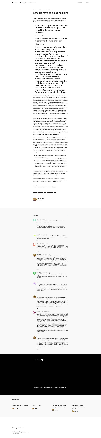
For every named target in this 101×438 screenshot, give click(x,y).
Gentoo (40, 192)
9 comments (50, 9)
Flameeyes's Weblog (18, 2)
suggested (47, 126)
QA (55, 192)
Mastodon (17, 432)
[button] (80, 2)
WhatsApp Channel (15, 433)
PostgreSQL (50, 192)
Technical (39, 9)
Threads (13, 432)
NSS (45, 192)
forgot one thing (53, 158)
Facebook (24, 432)
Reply (38, 231)
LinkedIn (27, 432)
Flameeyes (40, 198)
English (34, 9)
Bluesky (20, 432)
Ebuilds (35, 192)
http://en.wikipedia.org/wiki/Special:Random (45, 226)
